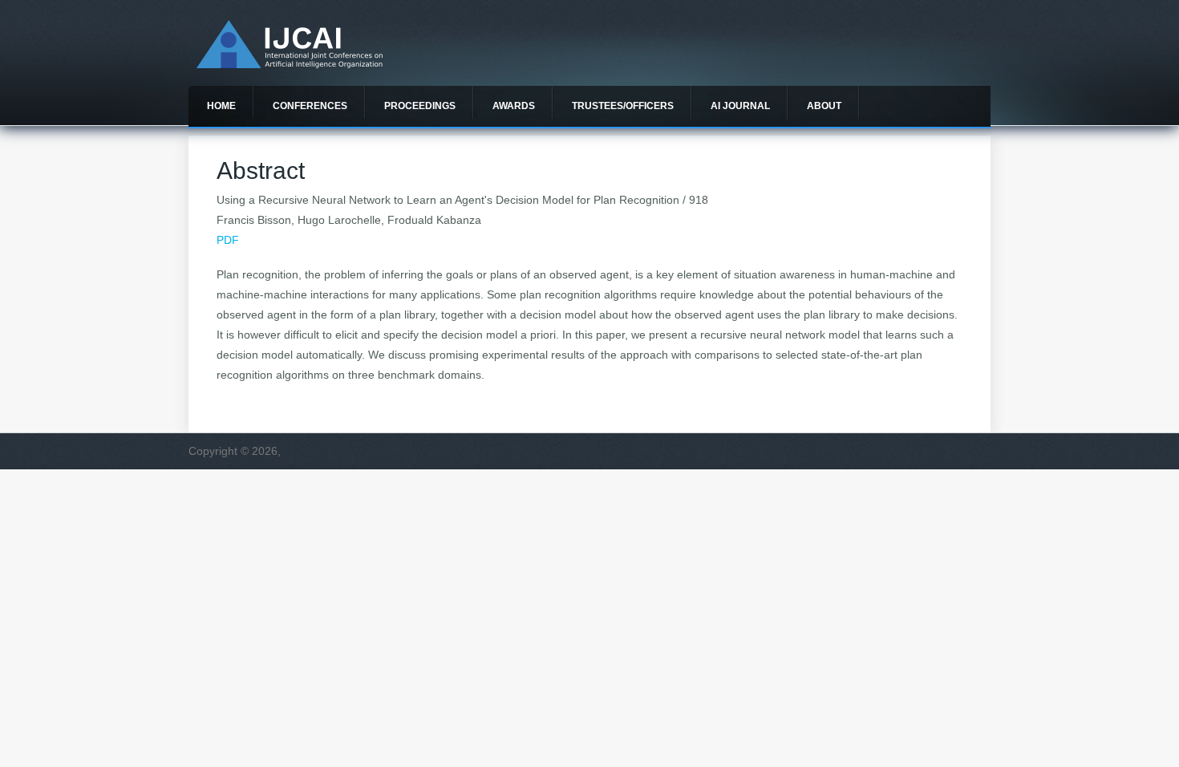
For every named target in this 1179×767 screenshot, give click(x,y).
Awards (513, 106)
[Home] (289, 64)
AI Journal (740, 106)
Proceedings (420, 106)
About (824, 106)
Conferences (310, 106)
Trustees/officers (623, 106)
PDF (228, 239)
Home (221, 106)
